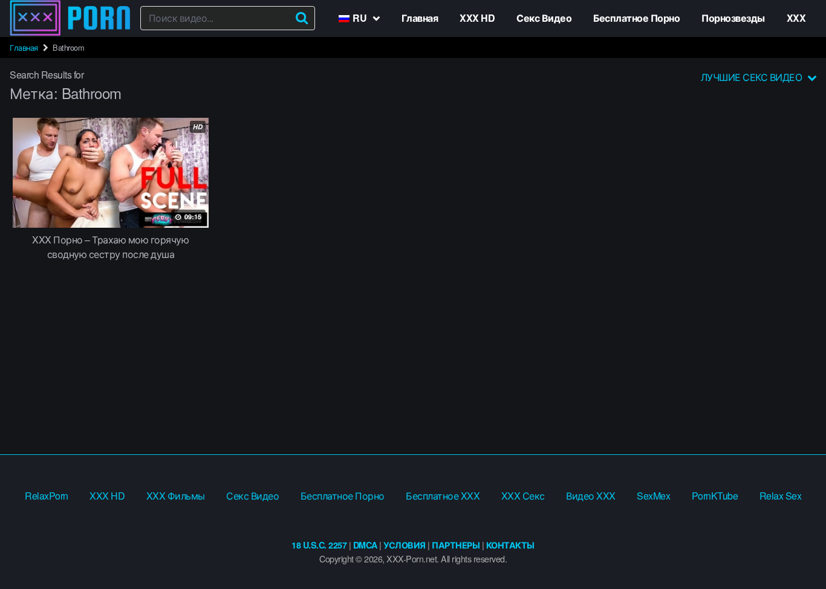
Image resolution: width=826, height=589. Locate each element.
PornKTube (715, 496)
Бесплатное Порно (636, 18)
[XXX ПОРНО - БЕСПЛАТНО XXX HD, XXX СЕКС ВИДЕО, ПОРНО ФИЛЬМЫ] (70, 18)
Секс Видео (543, 18)
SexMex (653, 496)
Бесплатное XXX (443, 496)
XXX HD (477, 18)
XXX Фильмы (175, 496)
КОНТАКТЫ (510, 545)
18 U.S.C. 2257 (318, 545)
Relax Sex (780, 496)
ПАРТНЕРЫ (456, 545)
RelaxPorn (46, 496)
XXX (796, 18)
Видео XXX (591, 496)
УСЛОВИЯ (404, 545)
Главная (420, 18)
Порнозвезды (733, 18)
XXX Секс (523, 496)
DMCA (365, 545)
